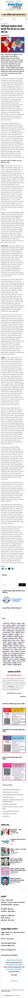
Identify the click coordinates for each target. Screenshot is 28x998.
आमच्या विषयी (3, 990)
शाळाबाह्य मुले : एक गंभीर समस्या (9, 814)
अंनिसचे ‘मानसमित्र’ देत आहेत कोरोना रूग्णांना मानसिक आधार (17, 870)
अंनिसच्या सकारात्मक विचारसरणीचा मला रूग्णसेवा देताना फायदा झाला (17, 880)
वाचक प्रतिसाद (13, 655)
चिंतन (22, 633)
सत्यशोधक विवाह (6, 663)
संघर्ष (17, 661)
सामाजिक (9, 665)
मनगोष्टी (15, 650)
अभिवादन (13, 625)
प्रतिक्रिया (8, 644)
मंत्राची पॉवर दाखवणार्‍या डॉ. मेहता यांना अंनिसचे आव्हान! (12, 808)
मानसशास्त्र (22, 652)
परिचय (17, 640)
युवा (8, 654)
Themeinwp (17, 996)
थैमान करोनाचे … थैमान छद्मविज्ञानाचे (15, 830)
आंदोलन (17, 627)
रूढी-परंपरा (21, 654)
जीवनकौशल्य (9, 637)
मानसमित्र (16, 652)
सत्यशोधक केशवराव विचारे (8, 797)
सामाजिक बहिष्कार (16, 665)
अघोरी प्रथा (12, 623)
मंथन (10, 650)
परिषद (22, 640)
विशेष (12, 657)
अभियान (8, 625)
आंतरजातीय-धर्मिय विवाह (8, 627)
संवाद (19, 663)
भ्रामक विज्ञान (5, 650)
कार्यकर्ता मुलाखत (10, 631)
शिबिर (8, 661)
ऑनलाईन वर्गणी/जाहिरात (6, 991)
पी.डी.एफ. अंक (21, 990)
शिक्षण (4, 661)
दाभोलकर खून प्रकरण (18, 637)
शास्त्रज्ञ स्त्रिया (22, 659)
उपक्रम (8, 629)
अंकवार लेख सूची (14, 990)
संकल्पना (13, 661)
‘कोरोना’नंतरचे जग (6, 816)
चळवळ (12, 633)
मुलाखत (4, 654)
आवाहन (8, 990)
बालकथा (21, 646)
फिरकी (10, 646)
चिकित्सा (17, 633)
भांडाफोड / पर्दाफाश (12, 648)
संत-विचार (22, 661)
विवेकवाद (20, 655)
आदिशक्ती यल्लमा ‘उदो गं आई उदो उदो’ (10, 792)
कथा (11, 629)
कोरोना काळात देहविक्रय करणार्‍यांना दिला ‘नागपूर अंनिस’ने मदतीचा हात (16, 860)
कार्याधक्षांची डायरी (19, 631)
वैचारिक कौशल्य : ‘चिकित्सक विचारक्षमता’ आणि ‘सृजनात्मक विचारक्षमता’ (12, 801)
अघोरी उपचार (5, 623)
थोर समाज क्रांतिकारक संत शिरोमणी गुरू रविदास (12, 795)
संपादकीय (14, 663)
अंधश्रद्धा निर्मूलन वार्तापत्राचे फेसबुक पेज (12, 608)
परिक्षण (13, 640)
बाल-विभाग (15, 646)
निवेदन (20, 638)
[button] (26, 19)
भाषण (24, 648)
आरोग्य (22, 627)
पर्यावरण (9, 642)
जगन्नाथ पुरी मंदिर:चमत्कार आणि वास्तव (10, 811)
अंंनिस (22, 623)
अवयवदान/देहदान (20, 625)
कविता (16, 629)
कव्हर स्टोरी (21, 629)
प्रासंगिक (19, 644)
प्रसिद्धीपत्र (14, 644)
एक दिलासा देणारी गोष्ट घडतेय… (18, 840)
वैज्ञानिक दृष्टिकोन (18, 657)
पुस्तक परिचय (20, 642)
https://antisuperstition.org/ (14, 963)
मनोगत (19, 650)
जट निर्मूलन (16, 635)
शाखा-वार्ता (15, 659)
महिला (12, 652)
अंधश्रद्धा (18, 623)
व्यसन (10, 659)
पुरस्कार (14, 642)
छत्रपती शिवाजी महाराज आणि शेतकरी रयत (11, 790)
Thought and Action (14, 972)
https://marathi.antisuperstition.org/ (14, 967)
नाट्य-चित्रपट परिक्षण (12, 638)
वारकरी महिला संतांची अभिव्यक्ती (9, 804)
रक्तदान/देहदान (14, 654)
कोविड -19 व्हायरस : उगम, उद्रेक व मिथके (18, 850)
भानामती (19, 648)
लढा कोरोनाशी (4, 23)
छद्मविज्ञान (10, 635)
